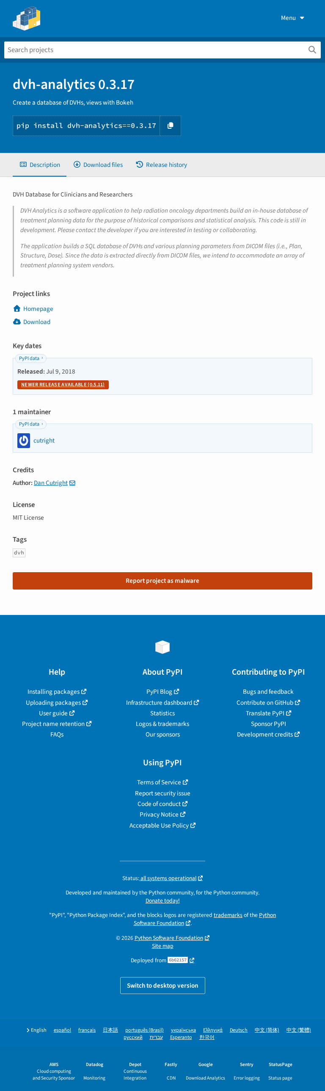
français (87, 1030)
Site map (163, 946)
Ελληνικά (213, 1030)
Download (36, 322)
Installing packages (54, 691)
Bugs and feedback (268, 691)
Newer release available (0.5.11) (63, 384)
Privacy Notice (159, 814)
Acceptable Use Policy (159, 825)
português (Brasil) (144, 1030)
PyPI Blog (159, 691)
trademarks (228, 915)
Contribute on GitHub (265, 702)
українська (183, 1030)
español (62, 1030)
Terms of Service (159, 782)
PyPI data (29, 358)
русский (133, 1037)
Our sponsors (163, 734)
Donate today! (163, 901)
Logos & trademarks (162, 723)
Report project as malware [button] (162, 580)
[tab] (39, 165)
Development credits (265, 734)
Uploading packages (53, 702)
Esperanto (181, 1037)
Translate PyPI (265, 713)
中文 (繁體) (298, 1030)
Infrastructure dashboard (159, 702)
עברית (156, 1037)
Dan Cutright (51, 482)
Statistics (162, 713)
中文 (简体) (267, 1030)
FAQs (56, 734)
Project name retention (53, 723)
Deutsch (239, 1030)
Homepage (38, 308)
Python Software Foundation (169, 938)
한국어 (207, 1037)
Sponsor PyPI (268, 723)
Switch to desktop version (162, 985)
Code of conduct (159, 804)
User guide (53, 713)
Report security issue (162, 793)
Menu (288, 17)
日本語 (110, 1030)
